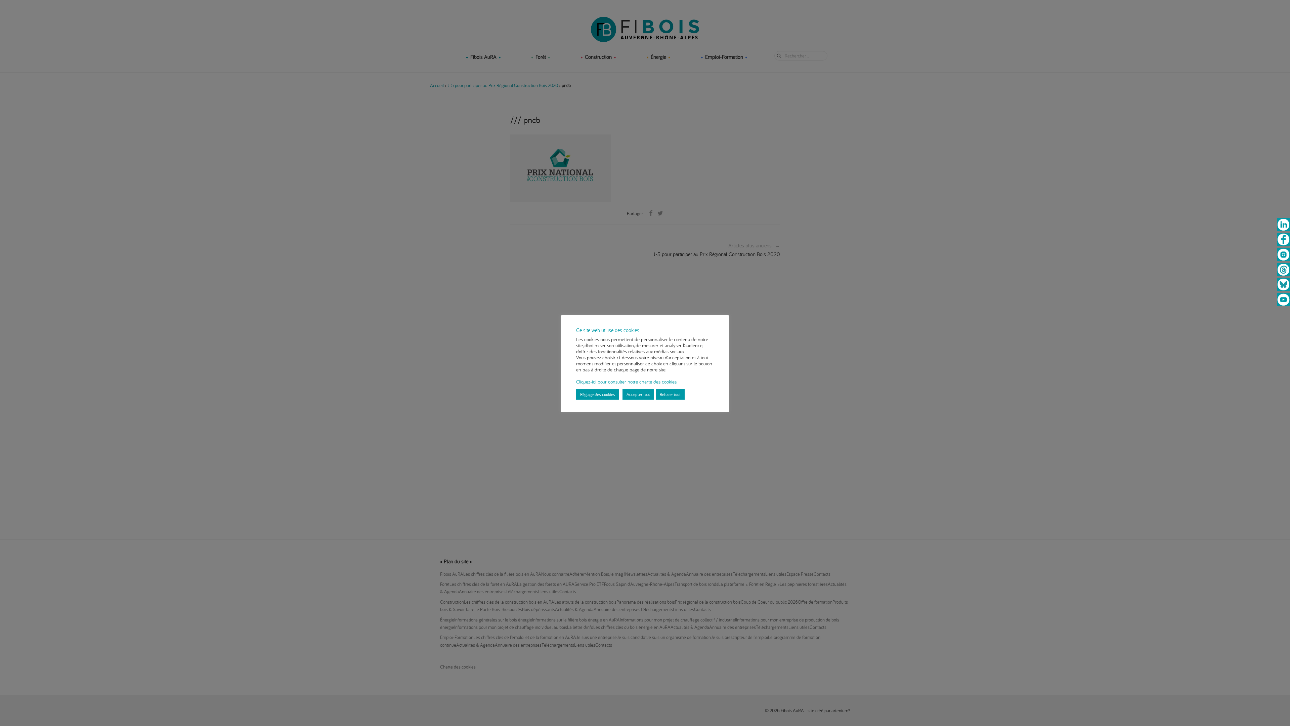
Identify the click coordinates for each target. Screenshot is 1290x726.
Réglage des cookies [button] (597, 394)
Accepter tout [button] (638, 394)
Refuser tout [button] (670, 394)
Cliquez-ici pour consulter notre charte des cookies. (626, 381)
